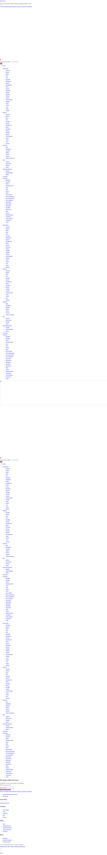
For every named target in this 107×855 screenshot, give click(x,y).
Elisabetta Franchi (9, 185)
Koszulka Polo (9, 84)
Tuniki (7, 108)
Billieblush (8, 180)
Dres (7, 77)
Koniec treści (2, 0)
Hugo (7, 189)
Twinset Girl (8, 220)
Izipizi (7, 192)
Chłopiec (5, 112)
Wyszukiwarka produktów (5, 61)
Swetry (7, 103)
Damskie (7, 165)
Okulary (7, 152)
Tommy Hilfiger (9, 218)
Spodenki (8, 94)
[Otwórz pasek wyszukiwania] (0, 60)
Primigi (7, 213)
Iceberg (7, 191)
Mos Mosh (8, 207)
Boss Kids (8, 181)
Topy (7, 106)
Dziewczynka (5, 68)
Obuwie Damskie (9, 172)
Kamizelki (8, 79)
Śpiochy (7, 154)
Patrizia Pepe (8, 209)
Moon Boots (8, 205)
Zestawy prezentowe (10, 158)
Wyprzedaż (5, 176)
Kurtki (7, 86)
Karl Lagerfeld (9, 194)
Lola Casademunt (9, 200)
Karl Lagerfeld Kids (10, 198)
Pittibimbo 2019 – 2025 (5, 846)
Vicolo (7, 222)
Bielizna (7, 72)
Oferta (2, 820)
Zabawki (7, 110)
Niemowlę (5, 145)
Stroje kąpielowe (9, 99)
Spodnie (7, 97)
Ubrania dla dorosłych (7, 169)
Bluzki (7, 74)
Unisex (7, 167)
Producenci (5, 178)
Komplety (8, 150)
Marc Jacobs (8, 202)
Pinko (7, 211)
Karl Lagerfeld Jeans (10, 196)
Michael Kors (8, 203)
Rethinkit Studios (9, 214)
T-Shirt (7, 105)
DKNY (7, 183)
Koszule (7, 83)
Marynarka (8, 90)
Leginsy (7, 88)
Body (7, 147)
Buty (4, 160)
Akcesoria (8, 70)
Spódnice (8, 95)
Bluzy (7, 75)
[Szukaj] (1, 63)
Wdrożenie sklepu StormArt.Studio (18, 846)
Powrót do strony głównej (5, 789)
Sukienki (7, 101)
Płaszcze (7, 92)
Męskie (7, 174)
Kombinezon (8, 81)
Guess (7, 187)
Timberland (8, 216)
